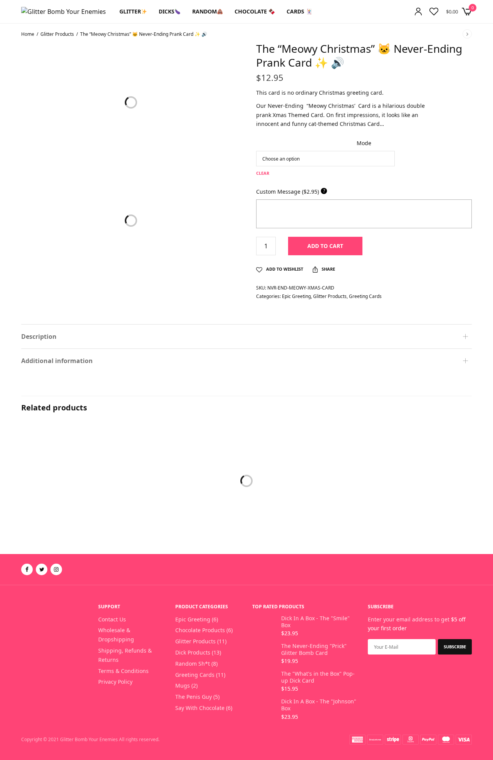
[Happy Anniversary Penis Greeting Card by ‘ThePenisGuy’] (400, 494)
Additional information (57, 361)
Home (27, 34)
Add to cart (325, 245)
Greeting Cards (365, 296)
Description (39, 336)
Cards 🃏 (299, 11)
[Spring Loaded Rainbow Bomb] (246, 494)
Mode (364, 143)
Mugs (182, 685)
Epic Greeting (296, 296)
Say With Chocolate (200, 707)
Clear (262, 173)
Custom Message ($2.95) (290, 191)
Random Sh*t (192, 663)
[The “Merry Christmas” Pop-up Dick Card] (92, 494)
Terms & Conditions (123, 671)
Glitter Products (57, 34)
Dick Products (192, 652)
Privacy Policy (115, 681)
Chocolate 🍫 (255, 11)
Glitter (130, 11)
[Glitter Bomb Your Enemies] (63, 11)
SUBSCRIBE (455, 647)
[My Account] (418, 11)
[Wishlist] (433, 11)
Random (204, 11)
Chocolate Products (200, 630)
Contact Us (112, 619)
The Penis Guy (193, 696)
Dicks (166, 11)
